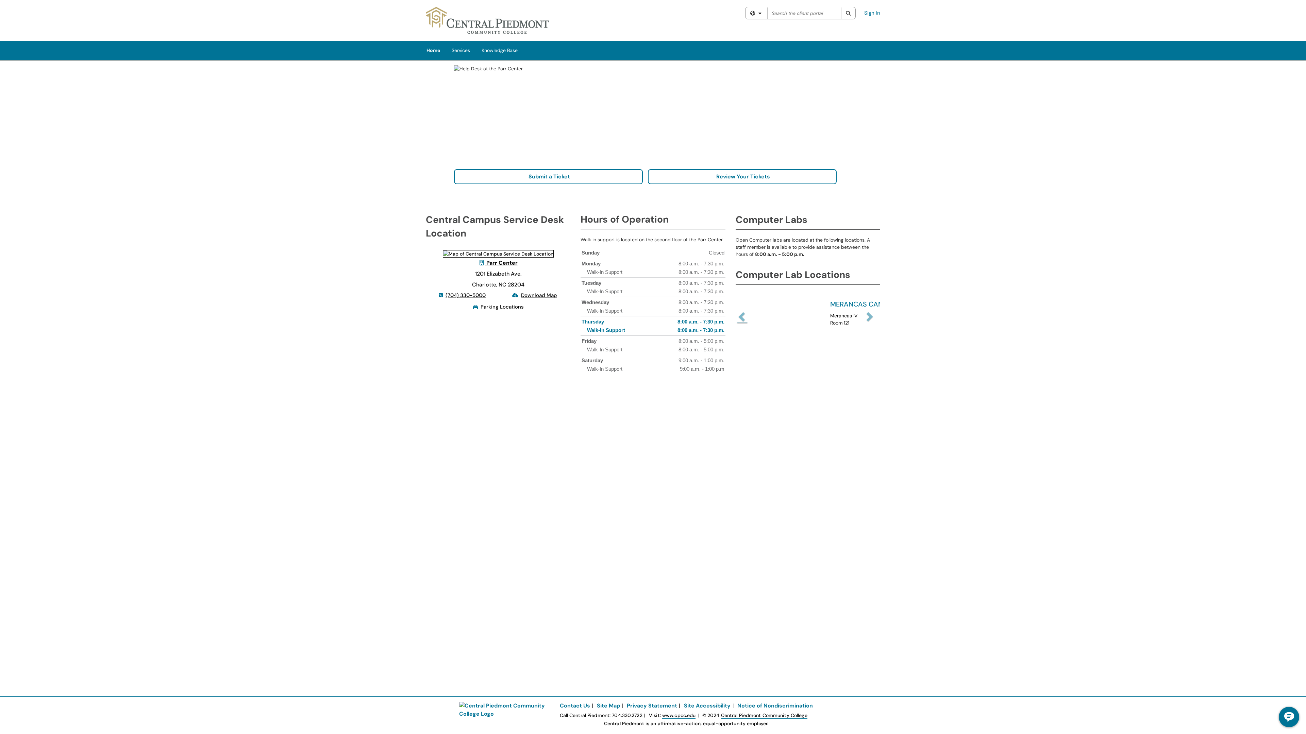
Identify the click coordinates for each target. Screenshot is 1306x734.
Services (461, 50)
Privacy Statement (652, 705)
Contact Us (575, 705)
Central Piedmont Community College (764, 715)
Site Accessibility (707, 705)
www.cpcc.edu (679, 715)
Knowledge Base (500, 50)
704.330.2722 (627, 715)
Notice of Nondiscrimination (775, 705)
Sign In (872, 13)
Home (433, 50)
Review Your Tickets (742, 176)
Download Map (539, 295)
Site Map (608, 705)
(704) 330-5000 (466, 295)
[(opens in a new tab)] (488, 20)
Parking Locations (502, 306)
